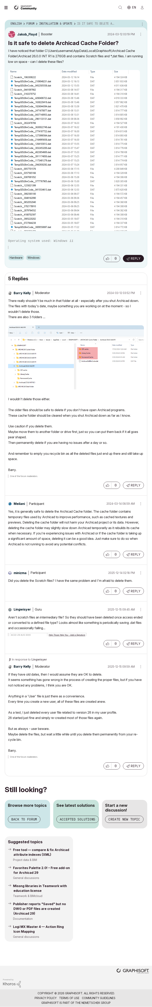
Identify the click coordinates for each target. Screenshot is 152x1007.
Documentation (23, 918)
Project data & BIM (25, 860)
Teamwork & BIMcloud (27, 896)
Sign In (144, 7)
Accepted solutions (77, 819)
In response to (29, 659)
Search (120, 8)
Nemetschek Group (96, 1002)
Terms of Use (69, 998)
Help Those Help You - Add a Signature (67, 635)
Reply (136, 258)
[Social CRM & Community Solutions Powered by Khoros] (12, 982)
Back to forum (24, 819)
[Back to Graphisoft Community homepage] (26, 7)
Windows (34, 257)
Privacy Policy (46, 998)
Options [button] (141, 24)
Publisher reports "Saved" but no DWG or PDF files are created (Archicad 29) (39, 908)
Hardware (16, 257)
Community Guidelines (98, 998)
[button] (107, 258)
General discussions (26, 878)
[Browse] (8, 7)
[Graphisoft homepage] (133, 971)
